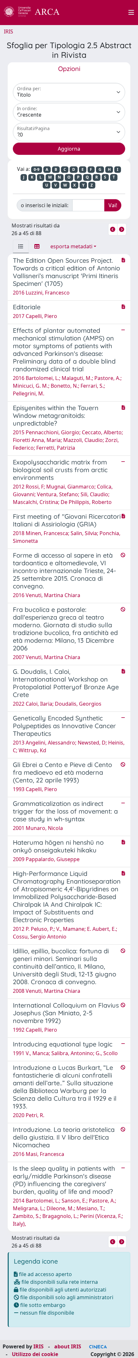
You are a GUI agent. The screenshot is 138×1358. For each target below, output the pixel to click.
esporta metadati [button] (71, 246)
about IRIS (67, 1346)
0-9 (36, 169)
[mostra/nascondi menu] (131, 12)
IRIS (8, 31)
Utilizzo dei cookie (35, 1354)
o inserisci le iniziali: (44, 205)
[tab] (21, 246)
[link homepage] (35, 12)
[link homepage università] (97, 12)
